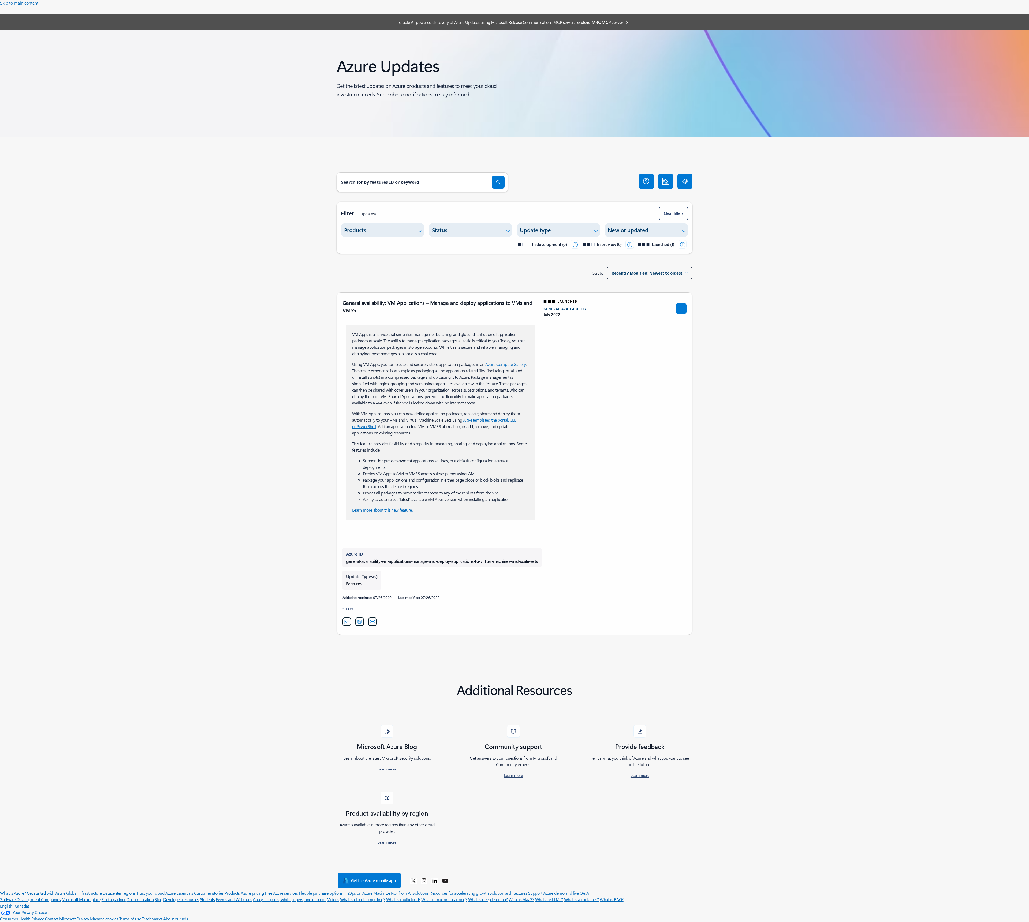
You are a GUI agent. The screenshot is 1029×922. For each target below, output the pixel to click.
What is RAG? (611, 899)
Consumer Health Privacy (22, 918)
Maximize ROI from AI (392, 893)
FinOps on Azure (358, 893)
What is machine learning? (444, 899)
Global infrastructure (84, 893)
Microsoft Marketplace (81, 899)
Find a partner (114, 899)
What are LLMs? (549, 899)
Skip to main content (19, 3)
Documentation (140, 899)
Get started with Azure (46, 893)
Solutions (420, 893)
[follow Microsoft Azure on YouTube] (445, 880)
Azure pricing (252, 893)
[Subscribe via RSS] (665, 181)
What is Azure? (13, 893)
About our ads (175, 918)
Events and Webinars (234, 899)
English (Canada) (14, 906)
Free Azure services (281, 893)
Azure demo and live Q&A (566, 893)
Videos (333, 899)
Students (207, 899)
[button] (646, 181)
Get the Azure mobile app (373, 880)
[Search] (498, 182)
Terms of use (130, 918)
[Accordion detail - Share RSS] (359, 621)
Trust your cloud (150, 893)
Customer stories (208, 893)
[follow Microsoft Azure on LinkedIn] (434, 880)
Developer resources (181, 899)
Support (535, 893)
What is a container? (581, 899)
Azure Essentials (179, 893)
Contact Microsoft (60, 918)
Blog (158, 899)
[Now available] (682, 244)
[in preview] (630, 244)
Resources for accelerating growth (459, 893)
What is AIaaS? (521, 899)
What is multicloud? (403, 899)
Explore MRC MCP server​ (599, 22)
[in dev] (575, 244)
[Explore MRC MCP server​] (684, 181)
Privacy (83, 918)
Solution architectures (508, 893)
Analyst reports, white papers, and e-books (289, 899)
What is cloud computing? (362, 899)
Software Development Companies (30, 899)
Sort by (597, 273)
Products (232, 893)
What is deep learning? (488, 899)
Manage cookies (104, 918)
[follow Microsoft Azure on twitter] (413, 880)
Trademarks (152, 918)
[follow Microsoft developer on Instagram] (424, 880)
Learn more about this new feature (382, 510)
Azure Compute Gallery (505, 364)
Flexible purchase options (320, 893)
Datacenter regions (119, 893)
